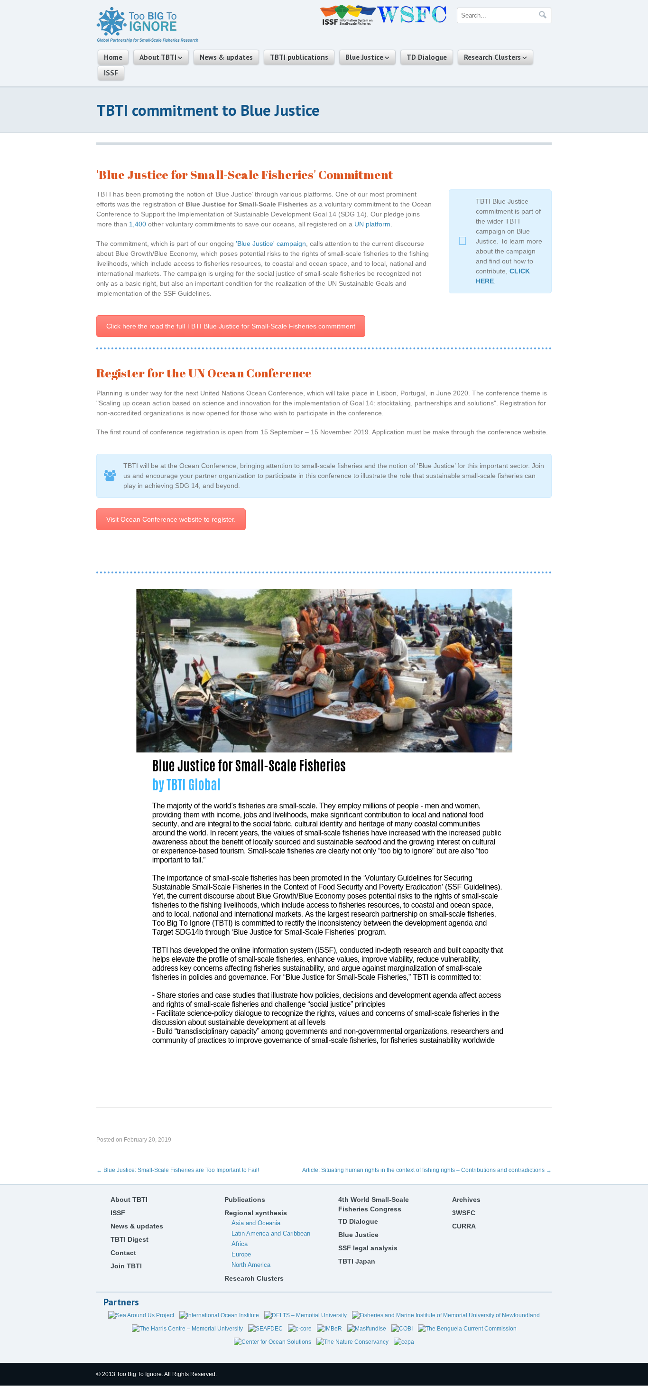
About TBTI (157, 57)
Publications (244, 1199)
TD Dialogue (427, 57)
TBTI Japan (356, 1261)
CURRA (464, 1226)
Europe (241, 1254)
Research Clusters (492, 57)
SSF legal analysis (368, 1248)
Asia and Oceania (255, 1223)
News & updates (226, 57)
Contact (123, 1252)
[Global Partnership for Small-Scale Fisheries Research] (147, 40)
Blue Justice (364, 57)
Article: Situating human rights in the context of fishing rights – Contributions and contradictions (427, 1170)
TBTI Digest (129, 1239)
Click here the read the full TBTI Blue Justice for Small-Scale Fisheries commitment (230, 326)
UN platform (372, 224)
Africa (239, 1243)
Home (113, 57)
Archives (466, 1199)
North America (250, 1264)
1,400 (137, 224)
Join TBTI (126, 1266)
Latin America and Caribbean (270, 1233)
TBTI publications (299, 57)
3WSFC (463, 1213)
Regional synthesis (255, 1213)
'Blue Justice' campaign (271, 243)
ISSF (111, 72)
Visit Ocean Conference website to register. (171, 519)
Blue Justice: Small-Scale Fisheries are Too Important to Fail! (177, 1170)
